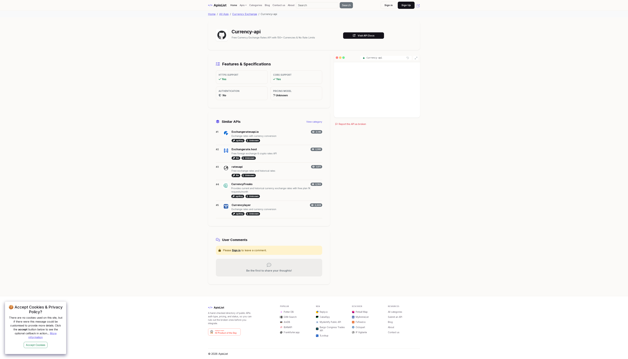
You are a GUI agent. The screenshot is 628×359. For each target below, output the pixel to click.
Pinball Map (362, 312)
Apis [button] (242, 5)
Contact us (278, 5)
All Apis (224, 14)
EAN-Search (290, 317)
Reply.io (324, 312)
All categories (395, 312)
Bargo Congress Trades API (332, 329)
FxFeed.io (361, 322)
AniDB (287, 322)
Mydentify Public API (330, 322)
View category (314, 121)
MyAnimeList (362, 317)
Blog (267, 5)
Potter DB (289, 312)
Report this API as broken (352, 124)
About (291, 5)
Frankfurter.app (292, 332)
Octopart (360, 327)
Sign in (388, 5)
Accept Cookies (35, 345)
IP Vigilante (361, 332)
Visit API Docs (366, 35)
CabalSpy (325, 317)
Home (234, 5)
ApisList (217, 5)
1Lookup (324, 335)
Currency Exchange (244, 14)
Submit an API (395, 317)
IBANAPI (288, 327)
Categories (255, 5)
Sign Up (406, 5)
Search (346, 5)
